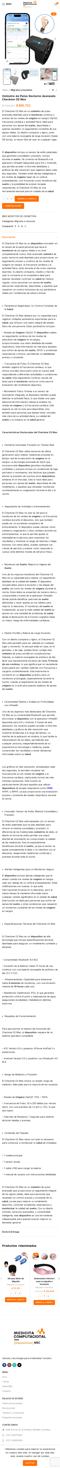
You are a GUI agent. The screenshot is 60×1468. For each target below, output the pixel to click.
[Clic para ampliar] (7, 61)
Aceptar (30, 1463)
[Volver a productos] (53, 90)
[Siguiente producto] (56, 90)
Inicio (5, 90)
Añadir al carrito (26, 199)
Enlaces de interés (12, 1398)
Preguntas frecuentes (12, 1417)
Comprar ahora (13, 206)
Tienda (5, 1381)
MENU (5, 1372)
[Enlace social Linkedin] (22, 226)
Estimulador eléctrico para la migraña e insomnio (44, 1281)
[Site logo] (30, 3)
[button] (5, 39)
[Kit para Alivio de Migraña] (15, 1264)
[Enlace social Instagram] (9, 1365)
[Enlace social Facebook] (15, 226)
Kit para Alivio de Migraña (16, 1280)
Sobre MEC (7, 1386)
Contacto (6, 1391)
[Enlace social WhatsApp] (25, 226)
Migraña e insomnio (21, 90)
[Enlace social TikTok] (19, 1365)
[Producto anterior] (49, 90)
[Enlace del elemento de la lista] (30, 1435)
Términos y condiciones (13, 1413)
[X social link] (18, 226)
